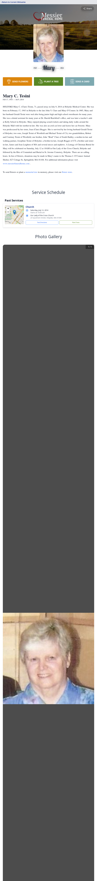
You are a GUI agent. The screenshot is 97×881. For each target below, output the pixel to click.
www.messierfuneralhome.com (16, 163)
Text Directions (42, 222)
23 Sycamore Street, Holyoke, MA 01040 (46, 218)
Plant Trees (75, 222)
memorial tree (31, 172)
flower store (67, 172)
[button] (14, 212)
